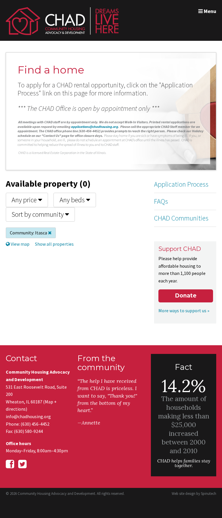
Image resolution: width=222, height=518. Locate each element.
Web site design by (194, 493)
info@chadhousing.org (28, 416)
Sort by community (38, 214)
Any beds (73, 199)
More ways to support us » (183, 310)
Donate (186, 295)
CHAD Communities (181, 218)
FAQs (161, 201)
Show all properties (54, 244)
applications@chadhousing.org (94, 126)
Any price (25, 199)
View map (19, 244)
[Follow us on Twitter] (22, 464)
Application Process (181, 184)
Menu (209, 11)
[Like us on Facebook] (10, 464)
